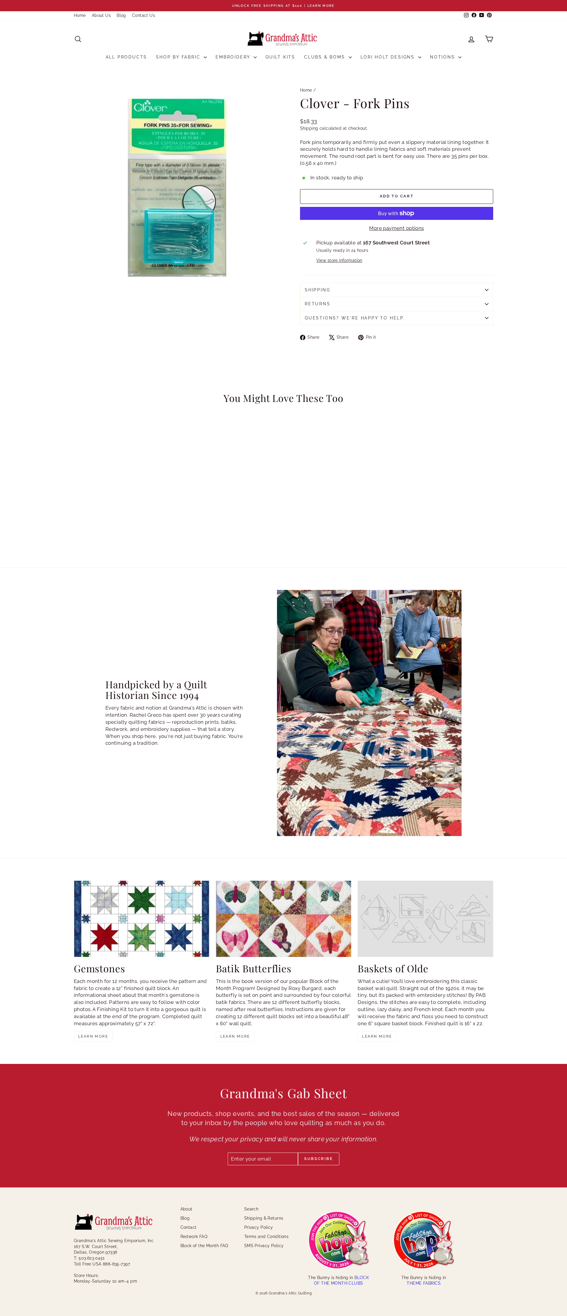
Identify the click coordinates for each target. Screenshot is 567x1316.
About (186, 1209)
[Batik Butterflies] (283, 919)
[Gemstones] (141, 919)
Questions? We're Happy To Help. (355, 318)
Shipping (309, 128)
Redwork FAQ (194, 1236)
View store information (339, 260)
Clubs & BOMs (325, 57)
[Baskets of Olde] (425, 919)
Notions (443, 57)
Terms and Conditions (266, 1236)
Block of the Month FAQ (204, 1245)
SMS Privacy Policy (264, 1245)
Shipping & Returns (264, 1218)
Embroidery (234, 57)
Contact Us (143, 15)
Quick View (124, 511)
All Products (126, 57)
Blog (121, 15)
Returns (317, 303)
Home (80, 15)
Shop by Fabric (179, 57)
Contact (188, 1227)
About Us (101, 15)
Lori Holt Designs (389, 57)
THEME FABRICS (424, 1283)
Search (251, 1209)
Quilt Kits (280, 57)
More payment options (396, 228)
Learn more (93, 1036)
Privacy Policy (258, 1227)
